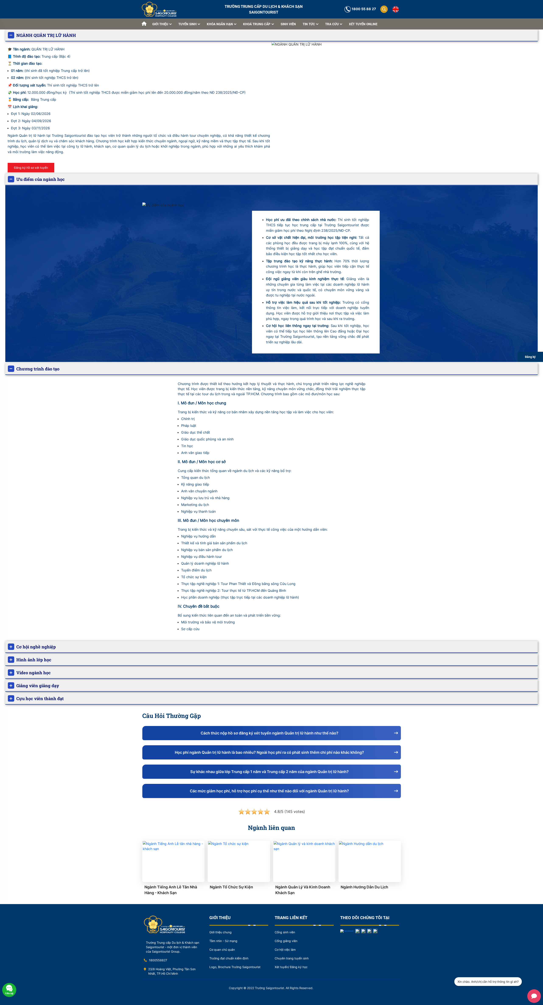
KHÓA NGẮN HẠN (220, 24)
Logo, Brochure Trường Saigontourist (234, 967)
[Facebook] (347, 930)
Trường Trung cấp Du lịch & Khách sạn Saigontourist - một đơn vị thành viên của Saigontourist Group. (172, 947)
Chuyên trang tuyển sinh (292, 958)
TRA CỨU (332, 24)
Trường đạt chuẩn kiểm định (228, 958)
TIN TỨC (309, 24)
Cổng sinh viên (285, 932)
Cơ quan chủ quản (222, 949)
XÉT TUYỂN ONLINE (363, 24)
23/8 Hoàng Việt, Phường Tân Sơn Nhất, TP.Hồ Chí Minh (172, 971)
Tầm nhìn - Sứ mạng (223, 941)
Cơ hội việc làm (285, 949)
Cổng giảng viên (286, 941)
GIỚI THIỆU (160, 24)
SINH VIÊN (288, 24)
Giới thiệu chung (220, 932)
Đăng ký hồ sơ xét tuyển (31, 167)
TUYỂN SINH (187, 24)
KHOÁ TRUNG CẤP (256, 24)
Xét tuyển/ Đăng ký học (291, 967)
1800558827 (158, 960)
